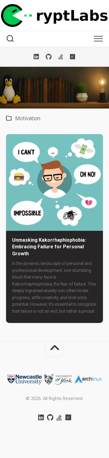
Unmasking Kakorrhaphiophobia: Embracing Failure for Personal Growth (49, 246)
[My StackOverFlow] (60, 56)
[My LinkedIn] (36, 56)
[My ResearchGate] (73, 56)
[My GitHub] (48, 56)
